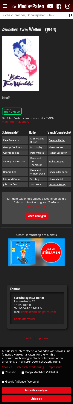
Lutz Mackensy (57, 184)
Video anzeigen (37, 215)
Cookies (7, 367)
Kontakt (28, 338)
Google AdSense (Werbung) (22, 381)
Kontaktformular (24, 319)
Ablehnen (36, 398)
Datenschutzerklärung (30, 367)
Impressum (43, 338)
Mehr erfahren (36, 205)
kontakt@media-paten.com (38, 312)
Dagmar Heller (57, 140)
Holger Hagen (56, 161)
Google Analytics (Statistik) (41, 372)
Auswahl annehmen (36, 390)
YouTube (10, 372)
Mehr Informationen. (15, 121)
